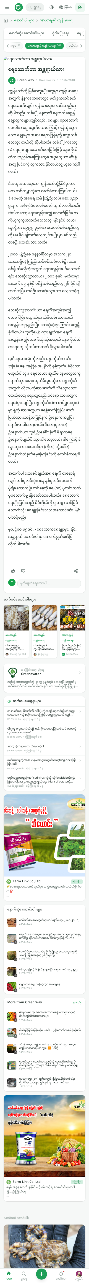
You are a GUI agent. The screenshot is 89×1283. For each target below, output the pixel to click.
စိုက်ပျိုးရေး (60, 33)
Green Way (25, 80)
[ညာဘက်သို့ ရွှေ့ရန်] (79, 46)
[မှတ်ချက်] (23, 571)
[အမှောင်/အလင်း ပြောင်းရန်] (51, 7)
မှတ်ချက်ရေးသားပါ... (35, 583)
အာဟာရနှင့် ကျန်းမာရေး (56, 20)
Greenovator (47, 80)
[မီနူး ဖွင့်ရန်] (7, 7)
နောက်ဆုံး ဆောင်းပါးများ (26, 33)
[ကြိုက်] (13, 571)
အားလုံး (77, 1002)
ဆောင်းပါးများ (24, 20)
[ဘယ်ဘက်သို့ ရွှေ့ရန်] (10, 46)
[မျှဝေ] (76, 571)
